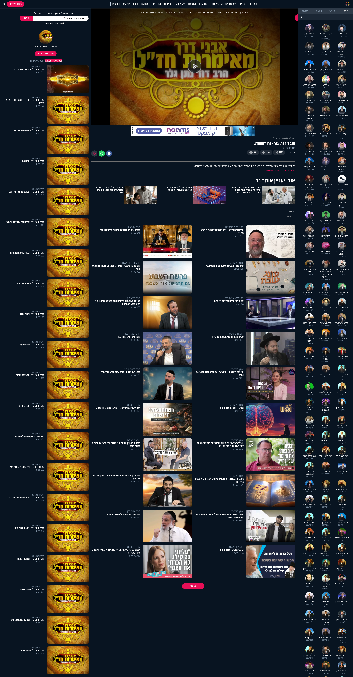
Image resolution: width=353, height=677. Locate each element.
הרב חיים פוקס (236, 333)
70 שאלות (192, 4)
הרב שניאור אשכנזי (130, 262)
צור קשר (126, 4)
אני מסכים (53, 23)
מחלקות (144, 4)
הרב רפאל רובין (132, 333)
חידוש (276, 170)
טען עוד (193, 586)
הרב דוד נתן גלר (278, 138)
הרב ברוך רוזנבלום (234, 227)
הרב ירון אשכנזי (236, 546)
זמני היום (167, 4)
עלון (159, 4)
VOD (256, 4)
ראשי (293, 138)
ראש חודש (268, 170)
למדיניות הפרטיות (49, 23)
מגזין (249, 4)
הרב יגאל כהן (133, 511)
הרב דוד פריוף (133, 298)
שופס (153, 4)
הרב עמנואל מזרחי (234, 298)
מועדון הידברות (16, 4)
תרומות (135, 4)
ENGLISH (116, 4)
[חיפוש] (301, 17)
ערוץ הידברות (237, 262)
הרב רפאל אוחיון (132, 369)
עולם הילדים (204, 4)
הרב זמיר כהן (217, 4)
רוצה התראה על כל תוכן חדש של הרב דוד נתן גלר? (54, 13)
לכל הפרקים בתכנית (46, 53)
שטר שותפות (230, 4)
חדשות (241, 4)
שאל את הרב (179, 4)
